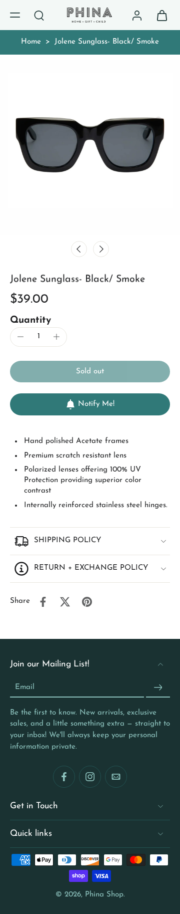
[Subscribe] (158, 687)
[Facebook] (64, 777)
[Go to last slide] (79, 249)
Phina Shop (104, 894)
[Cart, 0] (159, 15)
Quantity (30, 320)
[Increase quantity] (56, 337)
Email (24, 687)
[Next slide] (101, 249)
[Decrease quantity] (20, 337)
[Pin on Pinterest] (87, 602)
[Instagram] (90, 777)
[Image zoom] (90, 145)
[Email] (116, 777)
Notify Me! (96, 404)
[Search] (39, 15)
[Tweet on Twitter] (65, 602)
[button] (15, 15)
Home (31, 42)
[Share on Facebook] (43, 602)
